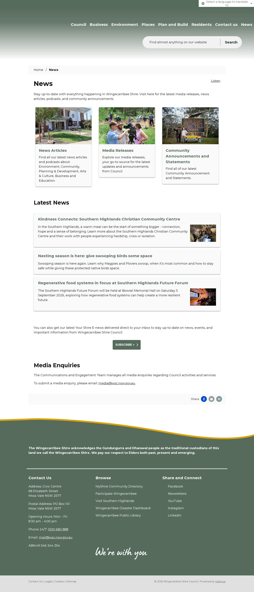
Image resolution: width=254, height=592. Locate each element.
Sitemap (71, 581)
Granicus (220, 581)
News (246, 24)
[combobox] (226, 3)
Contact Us (35, 581)
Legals (48, 581)
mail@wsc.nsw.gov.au (55, 537)
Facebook (175, 486)
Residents (201, 24)
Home (38, 70)
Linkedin (174, 515)
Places (148, 24)
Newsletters (177, 494)
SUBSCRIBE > (124, 344)
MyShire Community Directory (119, 486)
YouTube (175, 501)
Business (99, 24)
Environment (124, 24)
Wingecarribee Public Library (118, 515)
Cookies (59, 581)
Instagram (176, 508)
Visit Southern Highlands (115, 501)
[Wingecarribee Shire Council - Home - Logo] (27, 18)
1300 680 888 (58, 529)
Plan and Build (173, 24)
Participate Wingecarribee (116, 494)
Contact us (226, 24)
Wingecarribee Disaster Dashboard (123, 508)
